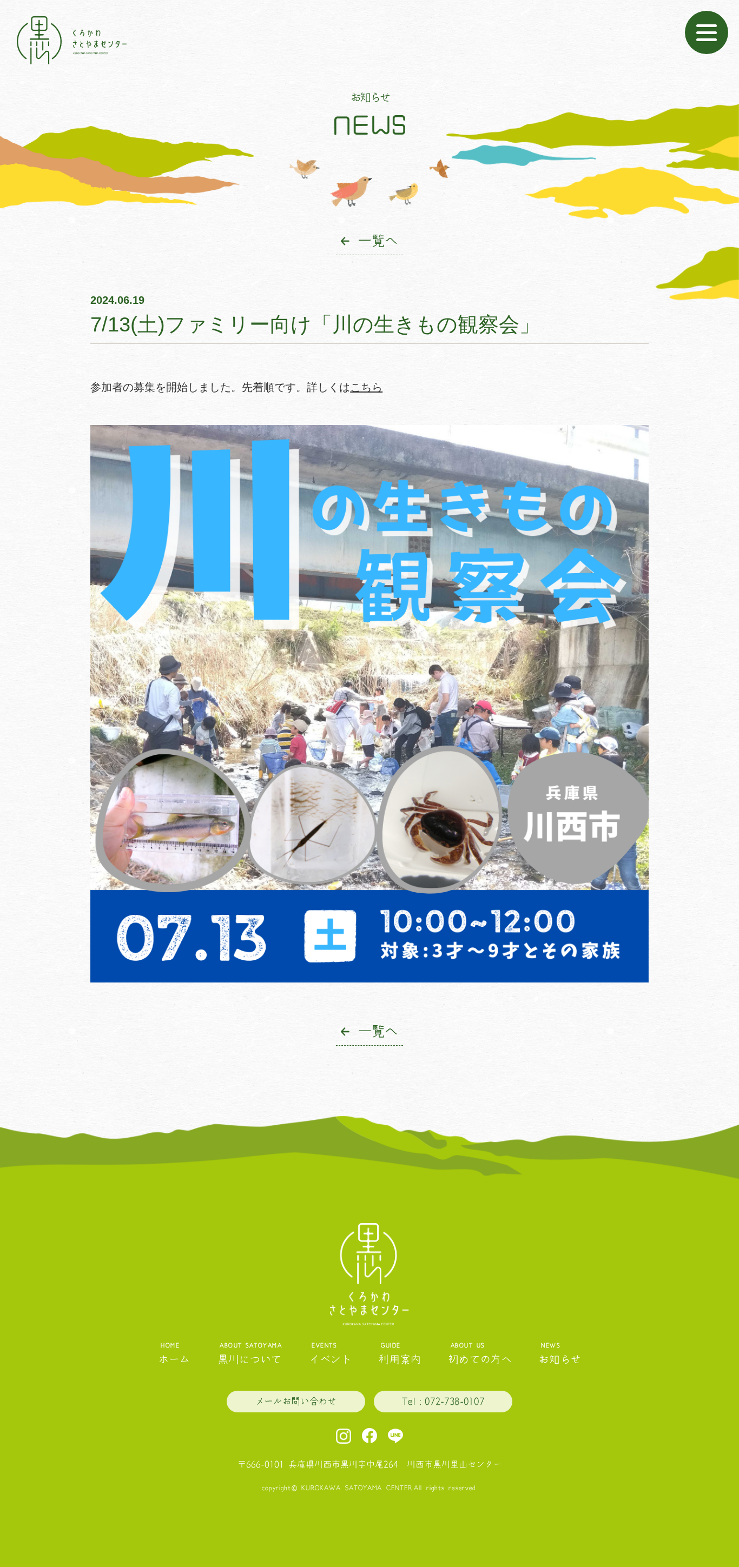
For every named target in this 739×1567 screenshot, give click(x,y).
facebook (369, 1436)
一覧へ (377, 241)
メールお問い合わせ (295, 1401)
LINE (395, 1436)
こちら (366, 387)
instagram (343, 1436)
